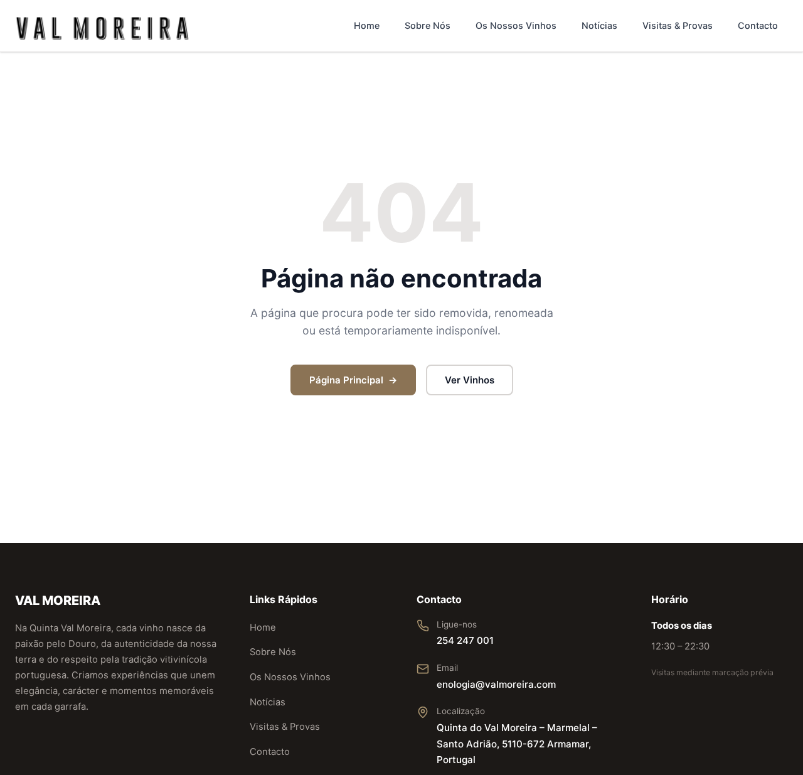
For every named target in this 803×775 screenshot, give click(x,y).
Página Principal (346, 380)
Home (367, 25)
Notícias (599, 25)
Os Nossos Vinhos (516, 25)
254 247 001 (465, 640)
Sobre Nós (427, 25)
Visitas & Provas (677, 25)
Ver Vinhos (469, 380)
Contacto (758, 25)
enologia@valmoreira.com (496, 684)
